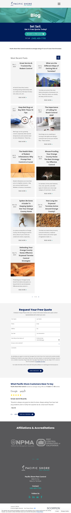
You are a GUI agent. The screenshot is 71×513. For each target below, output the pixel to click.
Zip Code (13, 333)
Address (13, 328)
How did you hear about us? (17, 338)
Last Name (39, 319)
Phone (12, 323)
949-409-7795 (35, 488)
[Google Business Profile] (37, 497)
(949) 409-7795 (38, 38)
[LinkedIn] (33, 497)
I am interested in (40, 333)
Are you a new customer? (17, 343)
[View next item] (15, 414)
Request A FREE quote (35, 34)
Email (38, 323)
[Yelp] (29, 497)
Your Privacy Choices (29, 508)
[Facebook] (41, 497)
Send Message (34, 371)
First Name (13, 319)
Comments (13, 347)
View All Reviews (25, 414)
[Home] (21, 4)
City (37, 328)
